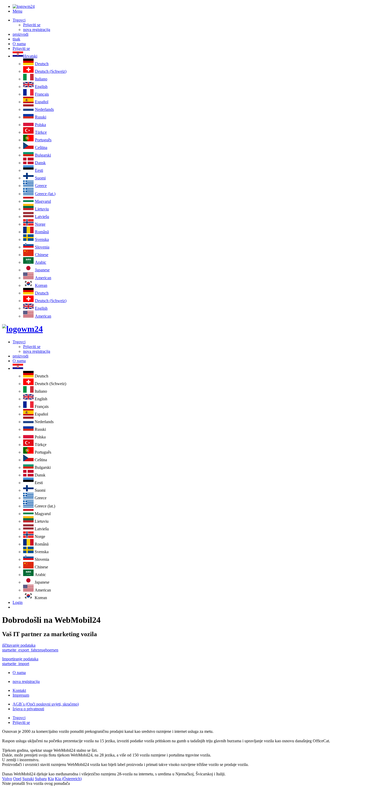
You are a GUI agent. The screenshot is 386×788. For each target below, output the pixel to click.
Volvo (7, 778)
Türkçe (41, 132)
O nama (19, 44)
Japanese (42, 270)
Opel (17, 778)
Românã (42, 232)
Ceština (41, 147)
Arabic (40, 262)
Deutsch (42, 63)
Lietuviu (42, 209)
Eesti (39, 170)
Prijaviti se (31, 25)
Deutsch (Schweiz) (50, 71)
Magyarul (43, 201)
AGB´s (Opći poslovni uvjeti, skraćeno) (46, 704)
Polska (40, 124)
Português (43, 140)
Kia (51, 778)
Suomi (40, 178)
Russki (40, 117)
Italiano (41, 79)
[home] (22, 329)
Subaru (41, 778)
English (41, 86)
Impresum (21, 695)
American (43, 278)
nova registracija (36, 29)
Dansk (40, 162)
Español (41, 102)
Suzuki (28, 778)
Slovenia (42, 247)
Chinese (41, 254)
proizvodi (20, 34)
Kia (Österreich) (68, 778)
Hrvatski (30, 56)
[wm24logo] (24, 6)
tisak (16, 39)
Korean (41, 285)
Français (42, 94)
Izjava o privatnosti (28, 709)
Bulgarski (43, 155)
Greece (41, 185)
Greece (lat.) (45, 193)
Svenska (42, 239)
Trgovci (19, 20)
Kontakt (19, 690)
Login (18, 602)
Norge (40, 224)
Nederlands (44, 109)
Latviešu (42, 216)
